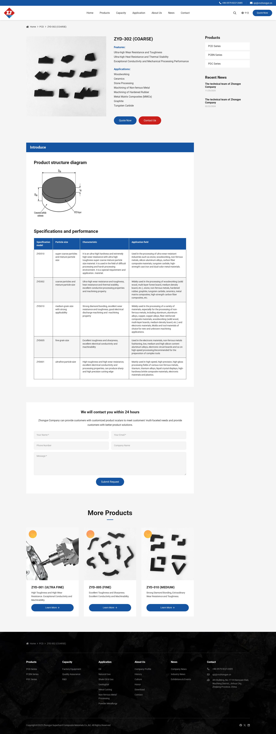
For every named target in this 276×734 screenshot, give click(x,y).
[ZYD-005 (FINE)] (110, 554)
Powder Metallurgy (108, 703)
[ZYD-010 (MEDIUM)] (167, 554)
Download (140, 689)
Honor (138, 684)
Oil (100, 669)
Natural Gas (105, 674)
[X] (244, 725)
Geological (104, 684)
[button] (111, 13)
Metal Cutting (105, 689)
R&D (64, 679)
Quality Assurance (71, 674)
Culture (138, 679)
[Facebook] (240, 725)
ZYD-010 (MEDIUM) (160, 587)
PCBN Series (215, 54)
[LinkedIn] (249, 725)
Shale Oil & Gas (106, 679)
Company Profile (143, 669)
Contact (139, 694)
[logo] (9, 13)
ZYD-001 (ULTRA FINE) (47, 587)
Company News (179, 669)
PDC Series (214, 63)
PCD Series (214, 46)
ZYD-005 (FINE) (100, 587)
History (138, 674)
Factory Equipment (71, 669)
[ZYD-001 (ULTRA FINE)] (52, 554)
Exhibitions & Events (181, 679)
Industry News (178, 674)
